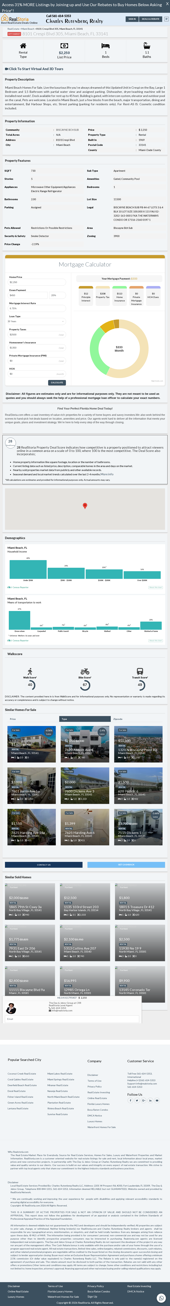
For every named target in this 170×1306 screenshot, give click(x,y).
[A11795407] (11, 1007)
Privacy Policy (94, 1086)
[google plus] (144, 1100)
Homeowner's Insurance (22, 342)
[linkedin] (150, 1100)
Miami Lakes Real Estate (59, 1073)
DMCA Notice (94, 1115)
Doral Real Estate (17, 1091)
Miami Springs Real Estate (60, 1079)
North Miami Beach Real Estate (63, 1096)
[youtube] (157, 1100)
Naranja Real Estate (57, 1091)
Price (13, 719)
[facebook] (130, 1100)
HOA (12, 368)
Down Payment (17, 290)
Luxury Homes (94, 1121)
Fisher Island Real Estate (20, 1096)
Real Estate (13, 28)
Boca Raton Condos (97, 1109)
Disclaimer (92, 1075)
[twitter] (137, 1100)
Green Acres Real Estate (20, 1102)
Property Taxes (17, 329)
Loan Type (14, 316)
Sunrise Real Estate (57, 1114)
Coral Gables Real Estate (20, 1079)
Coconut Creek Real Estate (22, 1073)
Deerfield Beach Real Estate (22, 1085)
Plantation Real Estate (59, 1102)
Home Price (15, 277)
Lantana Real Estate (18, 1108)
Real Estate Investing (98, 1092)
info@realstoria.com (62, 1010)
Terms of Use (94, 1080)
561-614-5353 (58, 1008)
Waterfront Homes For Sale (101, 1127)
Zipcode (117, 719)
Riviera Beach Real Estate (60, 1108)
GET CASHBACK (126, 865)
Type (64, 719)
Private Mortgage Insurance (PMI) (28, 355)
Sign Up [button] (92, 1296)
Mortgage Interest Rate (22, 303)
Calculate (57, 382)
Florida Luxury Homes (98, 1104)
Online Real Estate (97, 1098)
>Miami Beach (27, 28)
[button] (132, 19)
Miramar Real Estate (57, 1085)
